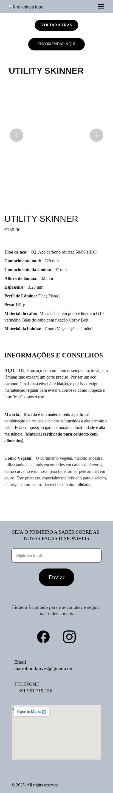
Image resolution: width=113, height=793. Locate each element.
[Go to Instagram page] (69, 636)
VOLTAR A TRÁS (56, 25)
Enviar (56, 577)
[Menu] (101, 6)
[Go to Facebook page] (43, 636)
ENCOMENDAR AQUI (56, 44)
